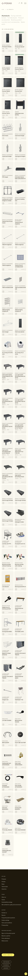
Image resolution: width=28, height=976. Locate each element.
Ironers (4, 18)
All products (6, 16)
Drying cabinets (16, 16)
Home (3, 9)
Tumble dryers (12, 18)
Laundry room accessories (11, 22)
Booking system (16, 20)
